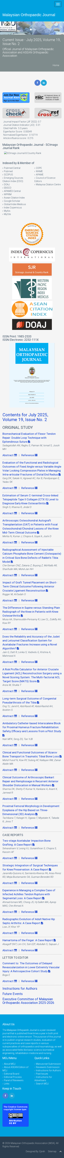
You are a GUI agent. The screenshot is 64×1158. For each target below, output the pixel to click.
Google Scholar (12, 201)
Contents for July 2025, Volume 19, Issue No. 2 (25, 417)
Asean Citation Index (14, 197)
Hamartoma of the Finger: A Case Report (28, 940)
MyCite (7, 214)
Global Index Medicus (15, 204)
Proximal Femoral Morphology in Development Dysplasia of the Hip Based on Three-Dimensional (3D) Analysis (30, 810)
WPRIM (7, 194)
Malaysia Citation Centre (48, 184)
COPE (39, 168)
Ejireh (42, 1151)
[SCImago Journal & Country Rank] (22, 153)
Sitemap (52, 1151)
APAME (39, 174)
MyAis (7, 211)
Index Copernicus (13, 207)
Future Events (12, 994)
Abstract (8, 455)
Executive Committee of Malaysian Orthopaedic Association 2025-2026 (28, 1001)
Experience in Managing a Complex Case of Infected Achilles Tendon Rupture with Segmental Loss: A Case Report (28, 894)
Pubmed (8, 171)
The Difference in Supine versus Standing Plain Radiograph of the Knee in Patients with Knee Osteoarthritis (31, 611)
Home (56, 65)
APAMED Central (12, 191)
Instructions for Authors (19, 988)
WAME (39, 171)
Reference (28, 455)
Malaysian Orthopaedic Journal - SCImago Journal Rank (30, 146)
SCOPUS (8, 174)
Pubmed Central (12, 168)
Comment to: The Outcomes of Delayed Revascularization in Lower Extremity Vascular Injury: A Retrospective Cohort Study (31, 967)
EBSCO (7, 187)
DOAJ (7, 184)
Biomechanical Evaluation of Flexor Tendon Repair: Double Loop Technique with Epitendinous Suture (29, 437)
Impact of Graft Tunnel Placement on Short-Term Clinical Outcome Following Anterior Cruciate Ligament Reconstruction (29, 586)
